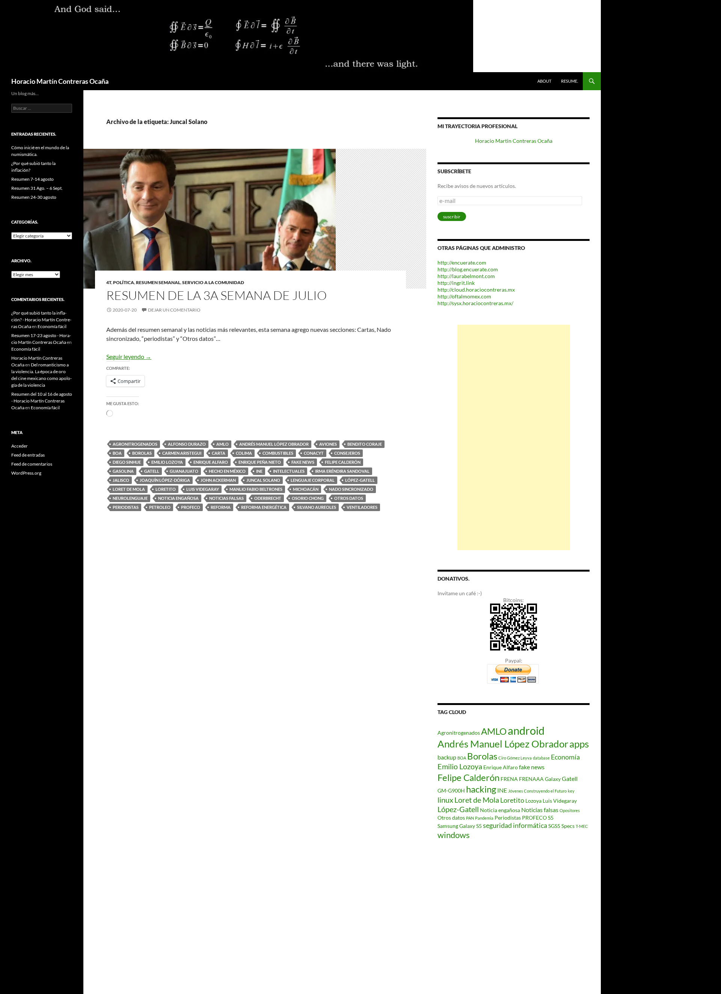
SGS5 (554, 826)
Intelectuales (289, 471)
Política (123, 282)
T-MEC (582, 826)
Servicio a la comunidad (213, 282)
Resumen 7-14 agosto (32, 179)
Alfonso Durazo (187, 444)
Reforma (221, 507)
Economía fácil (52, 326)
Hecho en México (227, 471)
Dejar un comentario (174, 310)
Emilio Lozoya (167, 462)
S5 (551, 817)
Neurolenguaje (130, 498)
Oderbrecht (267, 498)
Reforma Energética (264, 507)
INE (259, 471)
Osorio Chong (308, 498)
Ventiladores (362, 507)
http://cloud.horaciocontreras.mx (476, 289)
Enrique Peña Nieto (259, 462)
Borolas (142, 453)
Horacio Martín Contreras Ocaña (60, 81)
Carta (218, 453)
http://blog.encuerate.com (467, 269)
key (571, 790)
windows (453, 835)
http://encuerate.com (461, 262)
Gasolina (123, 471)
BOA (117, 453)
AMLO (222, 444)
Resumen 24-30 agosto (33, 197)
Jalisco (121, 480)
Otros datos (348, 498)
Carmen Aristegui (181, 453)
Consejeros (347, 453)
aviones (328, 444)
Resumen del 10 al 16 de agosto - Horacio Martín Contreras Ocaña (41, 400)
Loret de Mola (129, 489)
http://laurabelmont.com (466, 276)
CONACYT (314, 453)
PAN (470, 817)
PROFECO (190, 507)
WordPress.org (26, 473)
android (526, 730)
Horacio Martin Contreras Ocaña (513, 141)
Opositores (570, 810)
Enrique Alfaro (210, 462)
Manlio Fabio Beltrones (255, 489)
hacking (481, 789)
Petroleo (159, 507)
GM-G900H (451, 790)
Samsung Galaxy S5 (459, 826)
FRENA (509, 779)
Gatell (151, 471)
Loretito (165, 489)
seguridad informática (515, 825)
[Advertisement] (513, 437)
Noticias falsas (226, 498)
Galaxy (553, 779)
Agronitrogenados (135, 444)
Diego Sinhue (127, 462)
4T (108, 282)
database (541, 757)
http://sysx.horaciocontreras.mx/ (475, 303)
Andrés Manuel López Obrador (274, 444)
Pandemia (484, 817)
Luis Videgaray (202, 489)
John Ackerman (218, 480)
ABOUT (544, 81)
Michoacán (305, 489)
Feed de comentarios (31, 464)
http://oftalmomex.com (464, 296)
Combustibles (277, 453)
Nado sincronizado (351, 489)
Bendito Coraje (364, 444)
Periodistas (126, 507)
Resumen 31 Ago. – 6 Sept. (37, 188)
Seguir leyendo (128, 356)
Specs (568, 826)
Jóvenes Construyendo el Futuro (537, 790)
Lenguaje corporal (313, 480)
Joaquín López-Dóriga (165, 480)
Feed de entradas (28, 455)
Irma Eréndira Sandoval (342, 471)
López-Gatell (360, 480)
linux (445, 799)
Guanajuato (184, 471)
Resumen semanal (158, 282)
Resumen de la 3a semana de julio (216, 295)
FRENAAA (531, 779)
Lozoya (533, 800)
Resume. (569, 81)
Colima (244, 453)
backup (446, 757)
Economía (565, 757)
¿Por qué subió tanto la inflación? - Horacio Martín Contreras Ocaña (41, 319)
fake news (302, 462)
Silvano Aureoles (316, 507)
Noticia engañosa (178, 498)
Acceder (19, 446)
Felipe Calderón (342, 462)
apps (579, 743)
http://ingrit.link (456, 283)
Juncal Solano (263, 480)
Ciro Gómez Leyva (515, 757)
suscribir (451, 216)
